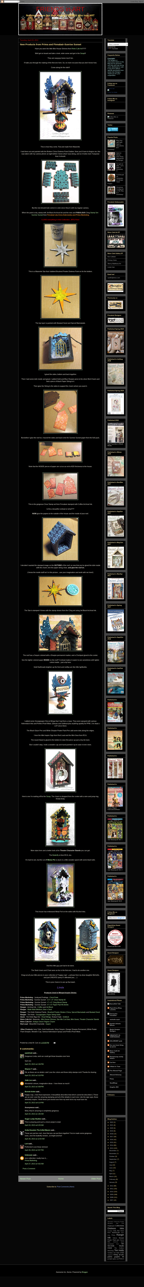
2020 (112, 1128)
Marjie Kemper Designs (115, 1030)
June (111, 1168)
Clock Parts (54, 997)
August (111, 1162)
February (112, 1179)
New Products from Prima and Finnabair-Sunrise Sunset (50, 44)
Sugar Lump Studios (33, 1119)
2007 (112, 1200)
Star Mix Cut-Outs (63, 1019)
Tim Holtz (119, 1250)
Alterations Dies (113, 1223)
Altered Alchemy (115, 1075)
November (113, 1153)
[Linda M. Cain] (108, 90)
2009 (112, 1194)
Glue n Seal (47, 1009)
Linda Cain (111, 267)
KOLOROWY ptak (116, 1041)
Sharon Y (28, 1069)
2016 (112, 1139)
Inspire (48, 1024)
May (111, 1171)
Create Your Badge (112, 92)
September (113, 1159)
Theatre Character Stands (89, 1019)
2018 (112, 1134)
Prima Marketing (31, 1160)
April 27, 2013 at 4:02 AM (34, 1164)
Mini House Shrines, (48, 1019)
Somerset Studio (118, 1242)
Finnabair (110, 1230)
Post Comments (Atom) (65, 1187)
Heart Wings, (46, 1017)
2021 (112, 1125)
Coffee (40, 1007)
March (111, 1176)
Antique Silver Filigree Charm (44, 1022)
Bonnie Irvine (30, 1092)
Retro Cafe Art (77, 49)
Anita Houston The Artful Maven (37, 1130)
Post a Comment (29, 1169)
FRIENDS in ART (60, 9)
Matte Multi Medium (35, 1009)
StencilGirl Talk (115, 1004)
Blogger (85, 1272)
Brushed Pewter (54, 1012)
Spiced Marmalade (79, 1012)
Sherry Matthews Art (114, 263)
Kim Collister (112, 257)
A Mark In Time (115, 1066)
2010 (112, 1191)
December (113, 1150)
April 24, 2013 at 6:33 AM (34, 1125)
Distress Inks (116, 1228)
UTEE (122, 1253)
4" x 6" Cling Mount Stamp (57, 1002)
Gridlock (66, 1017)
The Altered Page (116, 1070)
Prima (112, 1079)
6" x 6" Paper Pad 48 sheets (57, 1005)
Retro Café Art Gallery (115, 1051)
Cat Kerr (113, 1062)
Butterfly (55, 855)
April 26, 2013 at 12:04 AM (34, 1139)
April (111, 1173)
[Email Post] (54, 1043)
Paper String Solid (53, 1015)
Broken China (65, 1012)
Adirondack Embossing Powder (116, 1221)
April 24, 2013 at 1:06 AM (34, 1114)
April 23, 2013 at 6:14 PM (34, 1103)
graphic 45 (119, 1257)
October (112, 1156)
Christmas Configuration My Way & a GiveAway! (120, 190)
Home (61, 1179)
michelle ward (115, 1019)
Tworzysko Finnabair (113, 1014)
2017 (112, 1136)
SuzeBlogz (113, 1083)
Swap (82, 53)
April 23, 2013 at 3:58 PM (34, 1087)
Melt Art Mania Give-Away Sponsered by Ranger (120, 156)
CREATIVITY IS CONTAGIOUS (115, 1036)
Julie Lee (28, 1080)
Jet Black (49, 1007)
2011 (111, 1188)
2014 (112, 1145)
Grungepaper (41, 1015)
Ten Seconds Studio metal (116, 1246)
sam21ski (28, 1053)
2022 (112, 1122)
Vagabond (110, 1254)
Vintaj (115, 1255)
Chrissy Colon (112, 260)
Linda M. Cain (111, 88)
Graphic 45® (114, 1087)
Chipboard (111, 1226)
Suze (117, 1244)
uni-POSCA (120, 1259)
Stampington (111, 1244)
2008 (112, 1197)
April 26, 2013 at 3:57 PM (34, 1150)
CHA (123, 1223)
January (112, 1182)
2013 (112, 1148)
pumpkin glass (112, 1259)
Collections (119, 1226)
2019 (112, 1131)
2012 (112, 1186)
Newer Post (25, 1179)
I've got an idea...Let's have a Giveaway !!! (120, 167)
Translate (115, 48)
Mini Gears (75, 1019)
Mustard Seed (94, 1012)
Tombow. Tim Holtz (114, 1253)
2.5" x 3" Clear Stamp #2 (56, 1000)
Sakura (115, 1238)
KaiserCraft (116, 1232)
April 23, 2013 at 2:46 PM (34, 1064)
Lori (26, 1144)
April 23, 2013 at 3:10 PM (34, 1075)
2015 (112, 1142)
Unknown (28, 1155)
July (110, 1165)
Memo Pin (51, 860)
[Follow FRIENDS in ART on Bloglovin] (117, 919)
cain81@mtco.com (114, 278)
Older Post (96, 1179)
